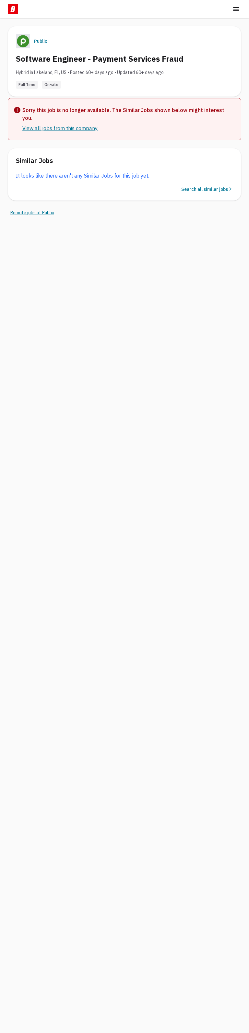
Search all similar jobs (204, 189)
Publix (40, 41)
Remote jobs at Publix (32, 213)
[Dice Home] (13, 9)
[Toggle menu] (236, 9)
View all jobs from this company (60, 128)
